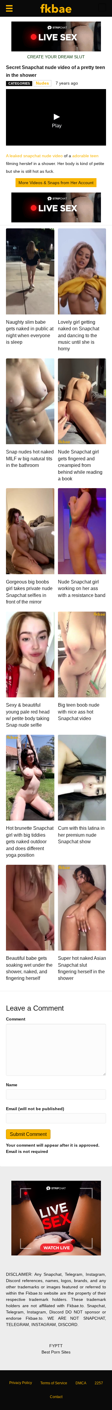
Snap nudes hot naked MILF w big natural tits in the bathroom (30, 458)
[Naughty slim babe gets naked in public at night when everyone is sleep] (30, 271)
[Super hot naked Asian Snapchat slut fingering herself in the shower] (82, 907)
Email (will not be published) (35, 1108)
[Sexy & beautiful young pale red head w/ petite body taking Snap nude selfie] (30, 654)
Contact (56, 1397)
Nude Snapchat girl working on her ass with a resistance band (81, 588)
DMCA (81, 1383)
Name (11, 1084)
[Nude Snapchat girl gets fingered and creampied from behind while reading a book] (82, 400)
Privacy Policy (20, 1383)
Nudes (42, 83)
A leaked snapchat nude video (34, 155)
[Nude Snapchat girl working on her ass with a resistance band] (82, 530)
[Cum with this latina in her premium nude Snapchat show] (82, 777)
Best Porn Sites (56, 1352)
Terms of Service (53, 1383)
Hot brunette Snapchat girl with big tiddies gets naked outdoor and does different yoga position (29, 842)
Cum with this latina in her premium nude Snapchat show (81, 835)
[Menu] (9, 8)
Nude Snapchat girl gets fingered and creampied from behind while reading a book (80, 465)
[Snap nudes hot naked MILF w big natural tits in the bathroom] (30, 400)
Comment (15, 1019)
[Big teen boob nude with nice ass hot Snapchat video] (82, 654)
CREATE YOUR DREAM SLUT (56, 56)
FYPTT (56, 1345)
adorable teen (85, 155)
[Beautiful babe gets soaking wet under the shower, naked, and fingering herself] (30, 907)
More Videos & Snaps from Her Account (56, 182)
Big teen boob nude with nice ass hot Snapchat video (78, 711)
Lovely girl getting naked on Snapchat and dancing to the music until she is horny (78, 336)
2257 (99, 1383)
